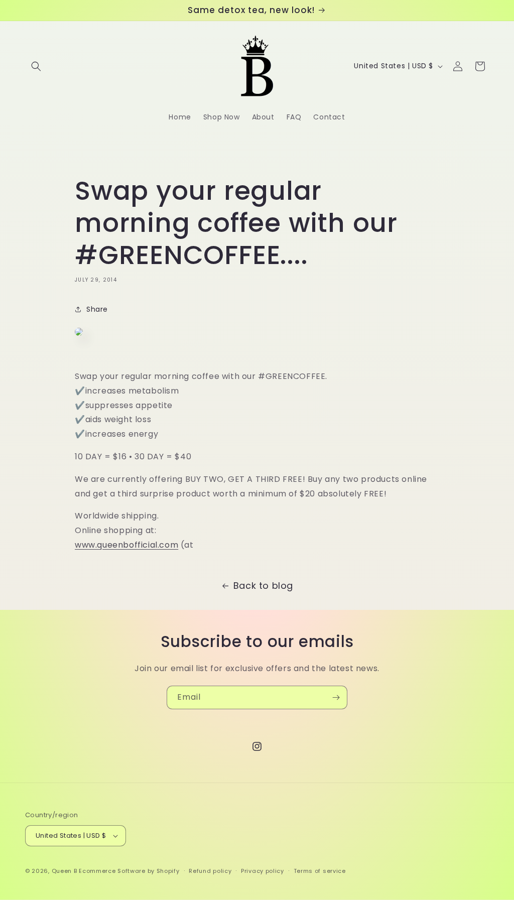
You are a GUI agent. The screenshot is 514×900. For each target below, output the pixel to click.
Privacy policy (262, 871)
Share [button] (97, 309)
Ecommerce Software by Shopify (129, 871)
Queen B (64, 871)
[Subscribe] (336, 697)
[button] (36, 66)
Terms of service (320, 871)
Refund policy (210, 871)
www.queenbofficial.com (126, 545)
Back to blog (263, 585)
